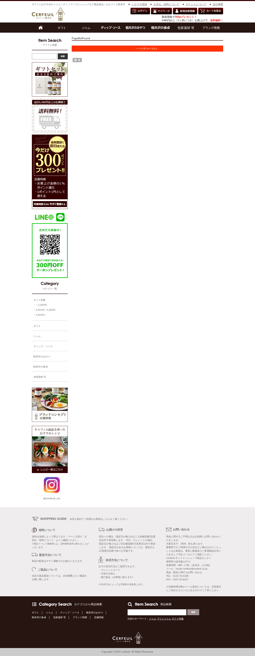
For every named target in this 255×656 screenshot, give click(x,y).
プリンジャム (164, 618)
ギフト (35, 612)
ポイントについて (196, 4)
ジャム (49, 612)
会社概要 (218, 4)
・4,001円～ (40, 315)
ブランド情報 (80, 617)
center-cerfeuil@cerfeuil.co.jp (191, 568)
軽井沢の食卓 (39, 617)
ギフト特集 (39, 300)
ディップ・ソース (69, 612)
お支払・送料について (166, 4)
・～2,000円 (40, 305)
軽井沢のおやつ (94, 612)
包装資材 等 (59, 617)
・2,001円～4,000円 (44, 310)
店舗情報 (99, 617)
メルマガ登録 (139, 4)
